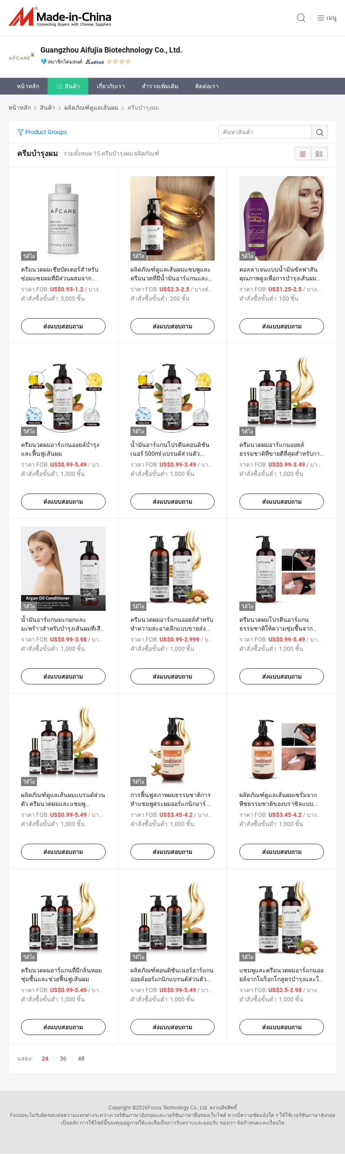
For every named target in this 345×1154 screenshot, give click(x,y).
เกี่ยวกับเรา (111, 86)
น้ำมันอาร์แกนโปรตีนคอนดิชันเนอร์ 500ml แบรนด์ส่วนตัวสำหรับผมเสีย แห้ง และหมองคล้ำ (172, 453)
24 (45, 1058)
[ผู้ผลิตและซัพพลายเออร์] (61, 16)
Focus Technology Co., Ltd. (178, 1107)
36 (63, 1058)
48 (81, 1058)
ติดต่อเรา (207, 86)
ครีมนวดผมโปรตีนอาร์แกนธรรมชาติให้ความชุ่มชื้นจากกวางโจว (276, 628)
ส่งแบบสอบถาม (63, 326)
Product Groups (45, 132)
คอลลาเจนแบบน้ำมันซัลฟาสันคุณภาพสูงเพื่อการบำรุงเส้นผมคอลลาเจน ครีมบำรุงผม (281, 278)
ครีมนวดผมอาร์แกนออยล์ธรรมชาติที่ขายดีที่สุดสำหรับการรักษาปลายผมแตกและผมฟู (281, 453)
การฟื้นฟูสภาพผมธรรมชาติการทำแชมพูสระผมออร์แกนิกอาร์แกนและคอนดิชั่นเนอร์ (170, 803)
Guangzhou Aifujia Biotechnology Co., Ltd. (111, 49)
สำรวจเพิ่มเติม (160, 86)
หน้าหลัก (28, 86)
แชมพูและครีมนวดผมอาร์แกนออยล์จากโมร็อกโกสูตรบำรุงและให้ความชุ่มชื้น (281, 979)
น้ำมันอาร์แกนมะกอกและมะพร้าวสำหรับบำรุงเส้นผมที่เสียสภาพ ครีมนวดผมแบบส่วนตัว (62, 628)
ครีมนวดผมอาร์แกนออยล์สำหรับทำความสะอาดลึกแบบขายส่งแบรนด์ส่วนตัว (171, 628)
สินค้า (72, 86)
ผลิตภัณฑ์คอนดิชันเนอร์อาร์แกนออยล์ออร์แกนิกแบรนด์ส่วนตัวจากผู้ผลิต (172, 979)
